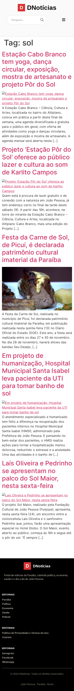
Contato (6, 637)
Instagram (8, 653)
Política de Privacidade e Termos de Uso (25, 632)
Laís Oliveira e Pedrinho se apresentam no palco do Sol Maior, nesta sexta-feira (37, 474)
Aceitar (12, 684)
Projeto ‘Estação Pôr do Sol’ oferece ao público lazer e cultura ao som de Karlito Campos (36, 161)
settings (36, 677)
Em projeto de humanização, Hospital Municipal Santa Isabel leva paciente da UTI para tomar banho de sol (36, 374)
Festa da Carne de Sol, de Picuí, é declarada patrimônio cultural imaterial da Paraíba (35, 248)
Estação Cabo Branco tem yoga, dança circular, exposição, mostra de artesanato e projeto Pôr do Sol (37, 69)
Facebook (7, 657)
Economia (7, 608)
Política (6, 603)
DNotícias (41, 7)
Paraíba (6, 599)
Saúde (5, 612)
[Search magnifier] (42, 20)
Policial (6, 616)
